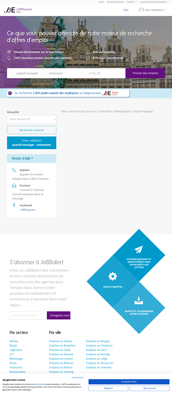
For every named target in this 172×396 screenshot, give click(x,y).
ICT (12, 354)
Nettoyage (16, 359)
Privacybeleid (77, 377)
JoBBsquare (27, 210)
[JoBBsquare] (19, 9)
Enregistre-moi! (60, 315)
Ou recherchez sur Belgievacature (58, 93)
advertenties (39, 384)
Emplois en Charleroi (99, 346)
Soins (13, 363)
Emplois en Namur (61, 367)
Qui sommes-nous (115, 2)
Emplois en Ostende (99, 367)
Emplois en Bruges (98, 341)
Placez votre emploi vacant (153, 2)
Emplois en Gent (96, 350)
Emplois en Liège (97, 359)
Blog (101, 2)
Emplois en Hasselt (61, 354)
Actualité (13, 112)
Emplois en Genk (59, 350)
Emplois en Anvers (60, 341)
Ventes (14, 341)
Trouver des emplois (145, 73)
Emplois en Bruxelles (62, 346)
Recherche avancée (31, 130)
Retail (13, 346)
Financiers (16, 367)
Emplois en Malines (61, 363)
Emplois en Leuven (61, 359)
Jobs (125, 10)
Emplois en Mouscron (99, 363)
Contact (131, 2)
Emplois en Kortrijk (98, 354)
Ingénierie (16, 350)
